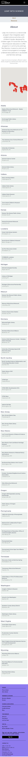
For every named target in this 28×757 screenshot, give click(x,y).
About (14, 18)
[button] (14, 91)
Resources (14, 20)
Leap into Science (14, 11)
